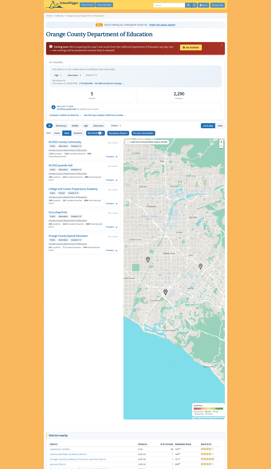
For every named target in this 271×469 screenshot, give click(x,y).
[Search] (188, 5)
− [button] (221, 145)
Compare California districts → (65, 115)
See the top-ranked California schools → (105, 115)
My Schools (94, 133)
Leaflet (195, 418)
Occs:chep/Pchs (58, 212)
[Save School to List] (116, 156)
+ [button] (221, 141)
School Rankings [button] (104, 4)
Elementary (61, 125)
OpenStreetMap (218, 418)
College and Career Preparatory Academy (73, 188)
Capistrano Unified (59, 449)
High (57, 75)
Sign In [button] (204, 5)
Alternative (74, 75)
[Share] (194, 5)
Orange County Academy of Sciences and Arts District (78, 459)
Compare (110, 156)
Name (57, 133)
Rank (66, 133)
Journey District (58, 464)
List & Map (208, 125)
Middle (75, 125)
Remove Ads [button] (217, 5)
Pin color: (142, 133)
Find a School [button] (87, 4)
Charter (116, 125)
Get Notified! (192, 47)
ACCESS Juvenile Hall (66, 109)
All (49, 125)
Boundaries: (117, 133)
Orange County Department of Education (68, 150)
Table (220, 125)
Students (78, 133)
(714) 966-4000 (86, 83)
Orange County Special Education (68, 235)
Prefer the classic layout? (162, 24)
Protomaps (206, 418)
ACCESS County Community (65, 142)
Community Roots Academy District (68, 454)
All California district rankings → (109, 83)
